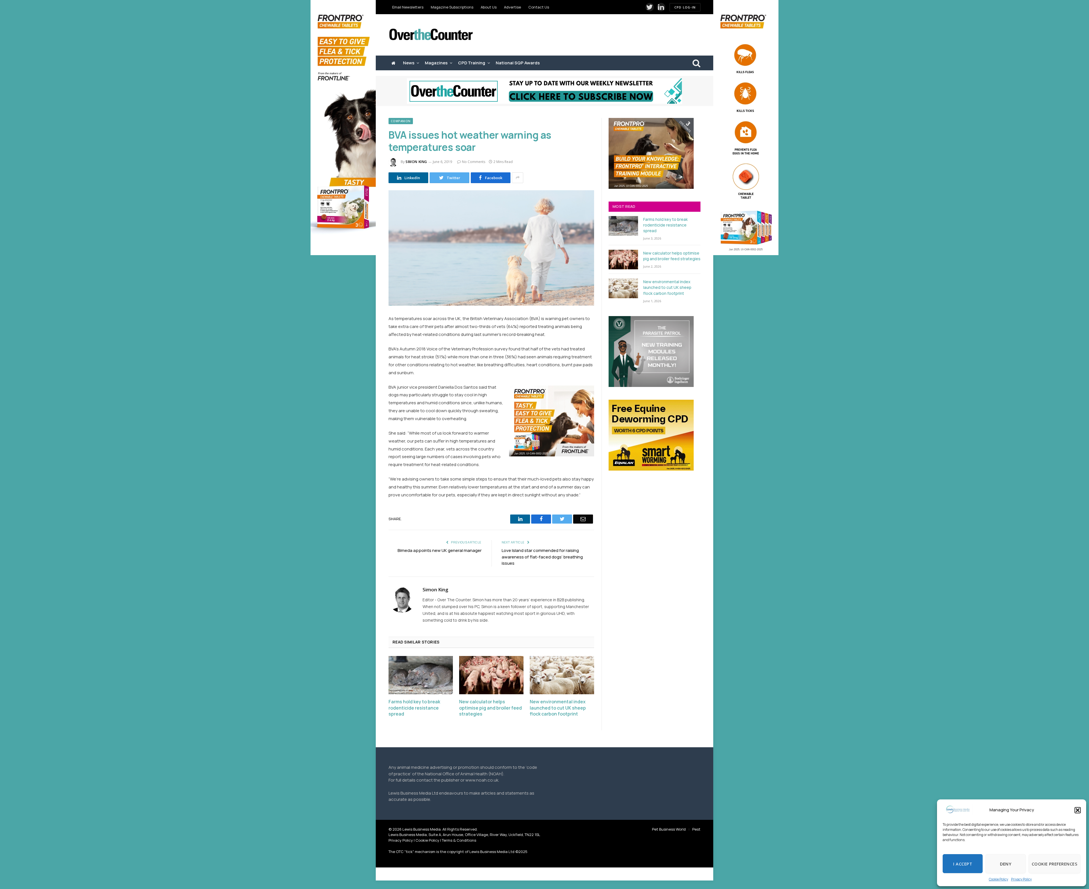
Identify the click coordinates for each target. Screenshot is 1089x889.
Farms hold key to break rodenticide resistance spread (414, 708)
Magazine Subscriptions (452, 7)
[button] (1077, 810)
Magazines (436, 63)
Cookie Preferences (1054, 864)
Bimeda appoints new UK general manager (440, 550)
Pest (696, 829)
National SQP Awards (518, 63)
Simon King (416, 161)
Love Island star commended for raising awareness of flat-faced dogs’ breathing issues (542, 556)
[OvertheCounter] (431, 35)
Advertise (512, 7)
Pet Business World (669, 829)
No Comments (473, 161)
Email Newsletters (407, 7)
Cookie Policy (998, 879)
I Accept (962, 864)
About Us (489, 7)
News (408, 63)
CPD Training (471, 63)
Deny (1005, 864)
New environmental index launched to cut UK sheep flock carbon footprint (558, 708)
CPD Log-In (685, 7)
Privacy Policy (1021, 879)
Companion (401, 121)
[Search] (695, 63)
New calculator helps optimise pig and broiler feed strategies (490, 708)
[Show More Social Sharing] (517, 177)
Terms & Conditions (459, 840)
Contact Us (538, 7)
